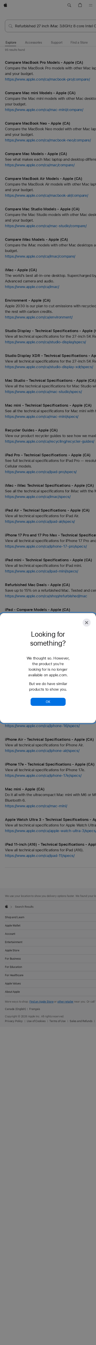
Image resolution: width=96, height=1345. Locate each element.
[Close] (87, 623)
